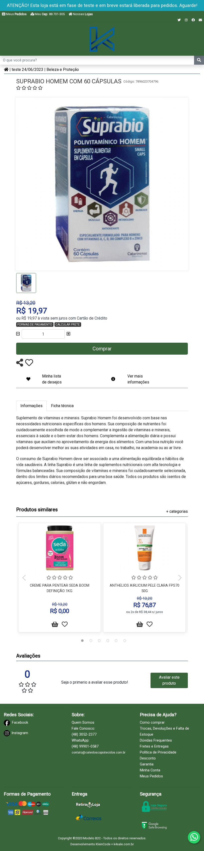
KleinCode (103, 844)
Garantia (146, 764)
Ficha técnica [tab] (62, 405)
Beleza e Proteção (63, 69)
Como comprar (152, 722)
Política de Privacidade (158, 752)
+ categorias (177, 511)
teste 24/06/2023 (27, 69)
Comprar (102, 349)
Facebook (20, 722)
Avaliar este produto (169, 680)
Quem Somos (83, 722)
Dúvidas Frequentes (156, 740)
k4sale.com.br (124, 844)
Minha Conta (150, 770)
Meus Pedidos (151, 776)
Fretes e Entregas (154, 746)
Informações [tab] (31, 405)
